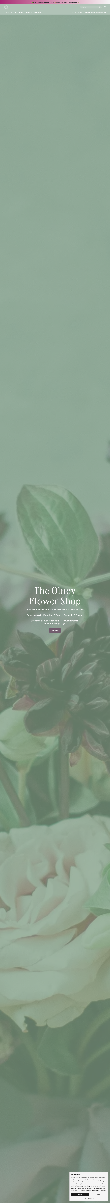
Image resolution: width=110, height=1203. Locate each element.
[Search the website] (99, 7)
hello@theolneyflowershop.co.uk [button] (95, 12)
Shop (6, 12)
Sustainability (37, 12)
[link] (89, 1197)
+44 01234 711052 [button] (78, 12)
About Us (13, 12)
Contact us (28, 12)
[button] (6, 7)
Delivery (20, 12)
